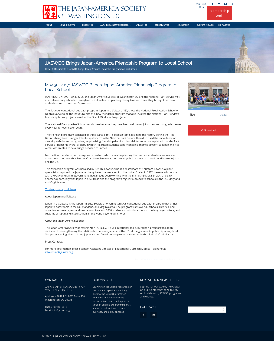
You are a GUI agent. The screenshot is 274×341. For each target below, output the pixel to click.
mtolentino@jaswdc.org (59, 252)
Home (48, 68)
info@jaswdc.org (61, 310)
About (49, 25)
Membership (183, 25)
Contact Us (224, 25)
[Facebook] (212, 2)
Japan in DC (141, 25)
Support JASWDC (205, 25)
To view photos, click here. (60, 189)
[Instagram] (219, 2)
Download (209, 130)
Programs (87, 25)
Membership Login (219, 13)
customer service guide (154, 259)
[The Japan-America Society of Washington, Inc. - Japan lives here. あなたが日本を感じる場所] (94, 18)
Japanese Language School (114, 25)
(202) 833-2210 (201, 3)
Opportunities (162, 25)
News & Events (67, 25)
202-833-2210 (60, 306)
